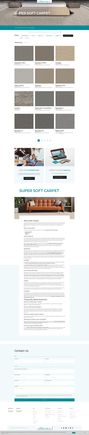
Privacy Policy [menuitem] (72, 417)
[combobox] (43, 32)
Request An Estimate (75, 3)
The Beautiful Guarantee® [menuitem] (61, 416)
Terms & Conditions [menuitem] (73, 416)
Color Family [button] (48, 35)
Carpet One (16, 8)
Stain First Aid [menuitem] (59, 412)
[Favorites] (83, 4)
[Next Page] (53, 140)
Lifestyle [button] (40, 35)
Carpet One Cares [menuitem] (73, 412)
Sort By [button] (25, 42)
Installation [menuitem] (59, 419)
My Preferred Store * (48, 380)
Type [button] (33, 35)
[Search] (61, 32)
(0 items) (84, 3)
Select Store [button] (6, 1)
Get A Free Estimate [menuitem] (26, 3)
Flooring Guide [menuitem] (59, 414)
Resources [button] (12, 3)
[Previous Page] (36, 140)
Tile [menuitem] (33, 419)
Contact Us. (32, 27)
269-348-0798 (10, 411)
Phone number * (17, 374)
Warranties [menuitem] (59, 417)
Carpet (25, 8)
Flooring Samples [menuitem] (48, 412)
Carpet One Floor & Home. (16, 427)
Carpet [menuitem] (34, 416)
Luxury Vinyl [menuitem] (35, 412)
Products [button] (6, 3)
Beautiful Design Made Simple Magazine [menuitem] (50, 415)
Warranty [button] (58, 35)
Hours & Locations (65, 3)
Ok (73, 432)
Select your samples (59, 177)
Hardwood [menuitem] (34, 414)
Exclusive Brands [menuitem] (60, 421)
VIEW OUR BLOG (28, 178)
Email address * (47, 374)
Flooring (21, 8)
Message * (16, 386)
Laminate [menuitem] (34, 417)
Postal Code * (16, 380)
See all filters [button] (67, 35)
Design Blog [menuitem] (47, 417)
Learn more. (6, 433)
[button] (81, 4)
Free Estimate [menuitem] (35, 421)
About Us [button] (18, 3)
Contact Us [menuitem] (71, 414)
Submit (44, 399)
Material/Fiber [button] (24, 35)
